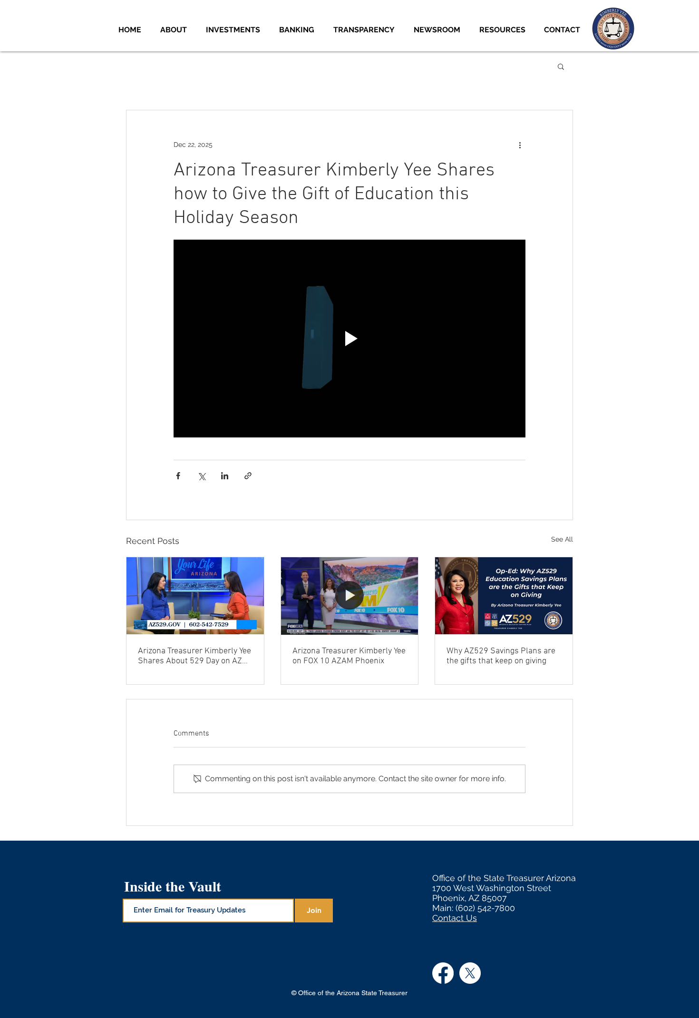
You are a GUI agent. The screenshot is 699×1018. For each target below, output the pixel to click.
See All (562, 539)
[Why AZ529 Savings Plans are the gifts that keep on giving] (504, 595)
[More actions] (519, 144)
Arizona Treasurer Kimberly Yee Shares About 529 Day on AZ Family (194, 656)
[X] (470, 973)
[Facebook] (443, 973)
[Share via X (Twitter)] (201, 475)
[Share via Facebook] (178, 475)
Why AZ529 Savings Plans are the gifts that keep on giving (501, 656)
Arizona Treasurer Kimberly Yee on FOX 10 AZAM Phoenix (349, 656)
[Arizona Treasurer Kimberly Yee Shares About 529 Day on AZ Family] (195, 595)
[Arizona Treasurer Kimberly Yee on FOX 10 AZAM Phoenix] (349, 595)
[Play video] (349, 338)
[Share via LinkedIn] (224, 475)
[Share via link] (247, 475)
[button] (235, 30)
